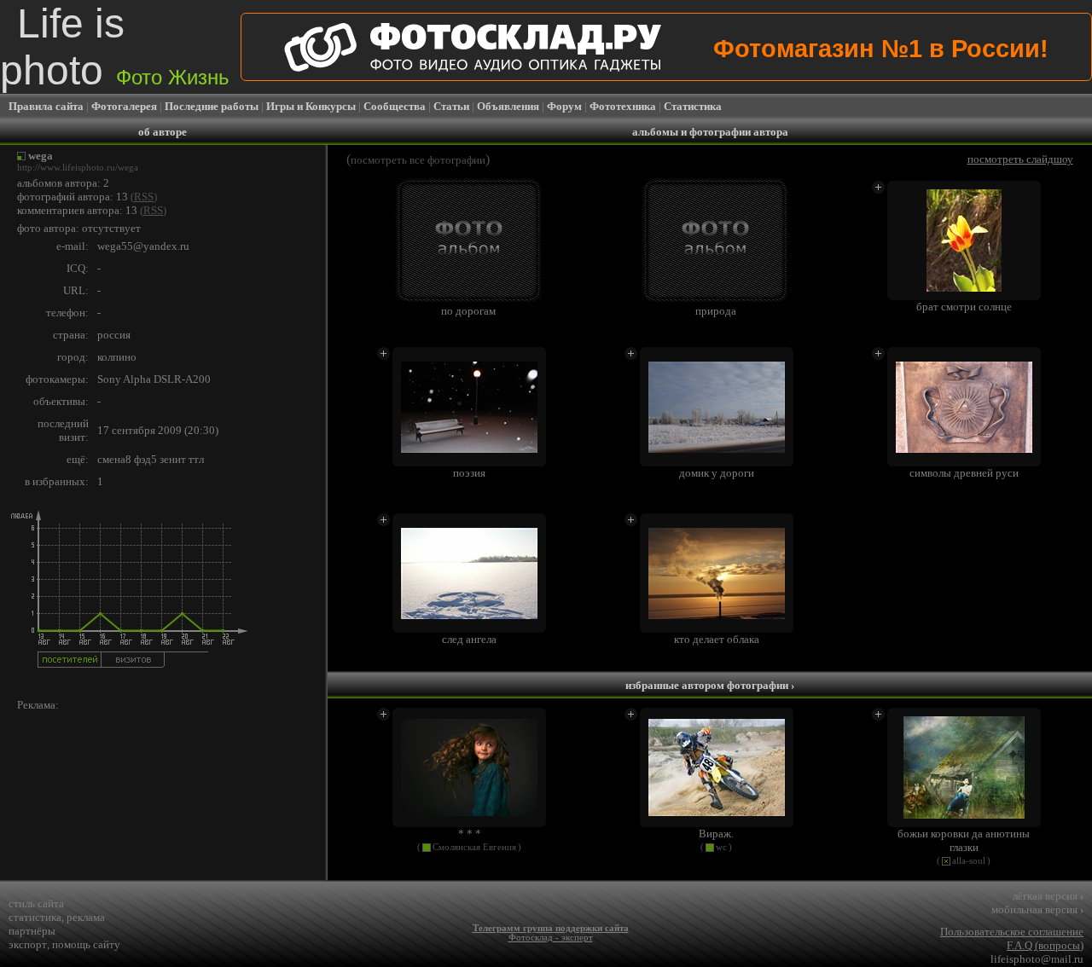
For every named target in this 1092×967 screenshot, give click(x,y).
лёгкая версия (1048, 895)
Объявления (508, 106)
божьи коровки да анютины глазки (963, 840)
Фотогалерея (124, 106)
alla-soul (968, 861)
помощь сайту (86, 944)
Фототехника (623, 106)
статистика (35, 917)
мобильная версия (1037, 909)
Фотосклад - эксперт (550, 937)
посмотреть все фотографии (418, 159)
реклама (86, 917)
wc (721, 847)
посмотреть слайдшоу (1020, 159)
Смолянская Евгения (474, 847)
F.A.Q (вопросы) (1045, 945)
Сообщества (394, 106)
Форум (564, 106)
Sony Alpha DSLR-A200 (154, 379)
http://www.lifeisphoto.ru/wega (77, 167)
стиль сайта (36, 903)
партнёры (32, 930)
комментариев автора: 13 (77, 210)
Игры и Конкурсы (311, 106)
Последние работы (211, 106)
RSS (144, 196)
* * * (469, 833)
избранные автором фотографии (709, 685)
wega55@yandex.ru (143, 246)
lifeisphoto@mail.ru (1036, 959)
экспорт (28, 944)
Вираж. (716, 833)
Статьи (451, 106)
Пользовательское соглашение (1011, 931)
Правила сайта (46, 106)
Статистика (693, 106)
